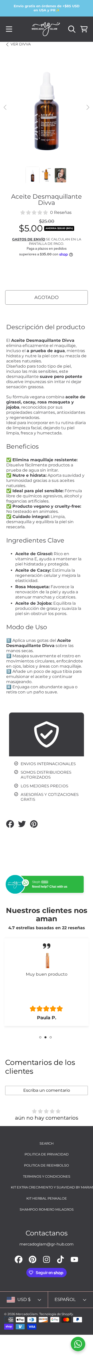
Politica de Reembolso (46, 1165)
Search (47, 1143)
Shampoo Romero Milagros (47, 1209)
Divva (21, 44)
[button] (9, 29)
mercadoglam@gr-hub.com (46, 1244)
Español (65, 1299)
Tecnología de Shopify (56, 1314)
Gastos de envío (28, 239)
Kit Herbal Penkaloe (46, 1198)
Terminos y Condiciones (46, 1176)
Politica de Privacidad (47, 1154)
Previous (5, 107)
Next (87, 107)
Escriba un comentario (46, 1090)
